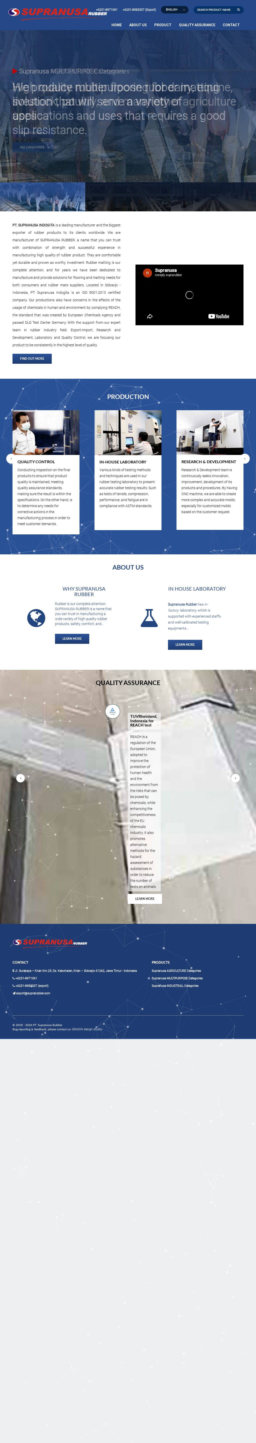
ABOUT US (138, 25)
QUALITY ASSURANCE (197, 25)
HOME (117, 25)
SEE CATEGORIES (32, 118)
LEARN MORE (72, 638)
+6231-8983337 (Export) (139, 9)
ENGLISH (172, 9)
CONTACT (231, 25)
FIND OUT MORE (32, 358)
